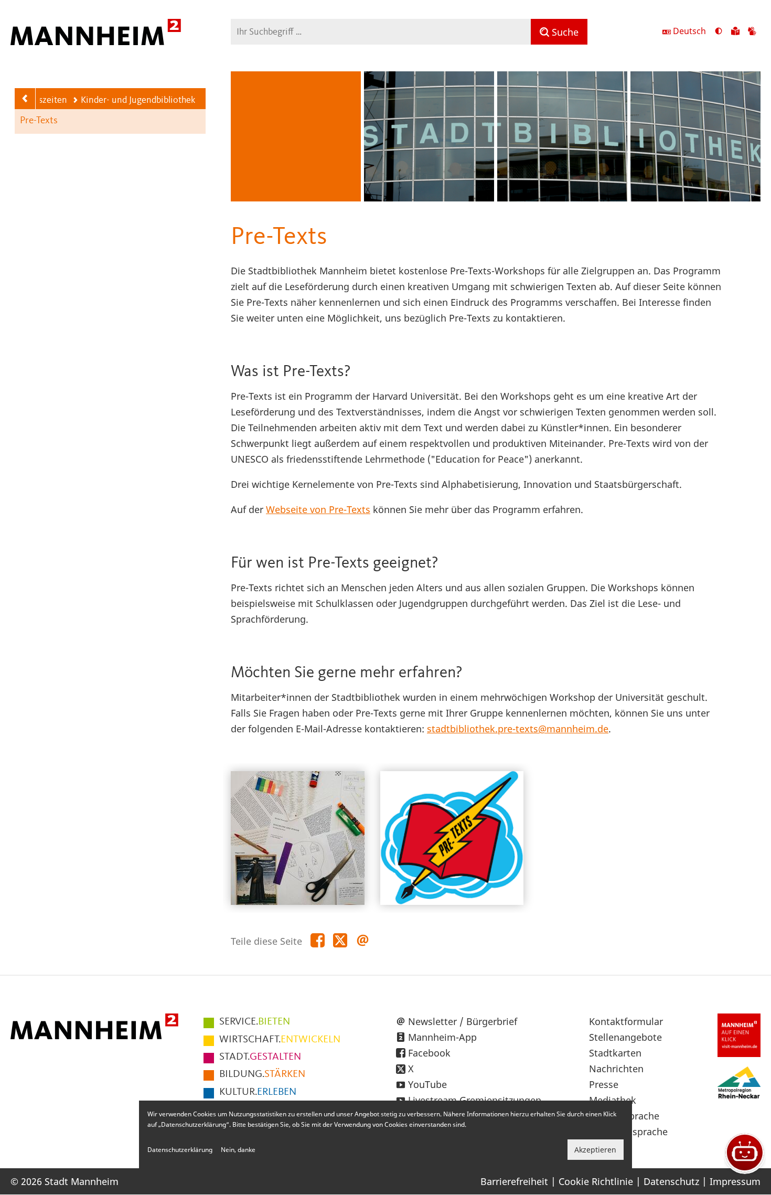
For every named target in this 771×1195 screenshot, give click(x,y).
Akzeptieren (595, 1150)
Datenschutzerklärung (179, 1149)
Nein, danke (238, 1149)
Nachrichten (616, 1068)
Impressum (735, 1181)
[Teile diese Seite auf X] (340, 940)
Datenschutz (671, 1181)
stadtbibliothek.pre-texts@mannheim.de (517, 728)
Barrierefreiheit (514, 1181)
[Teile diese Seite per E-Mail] (363, 940)
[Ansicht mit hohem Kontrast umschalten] (718, 32)
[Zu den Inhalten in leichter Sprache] (735, 32)
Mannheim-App (442, 1037)
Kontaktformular (626, 1021)
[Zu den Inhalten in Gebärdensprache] (752, 32)
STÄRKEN (262, 1074)
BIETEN (254, 1022)
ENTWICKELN (279, 1039)
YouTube (427, 1084)
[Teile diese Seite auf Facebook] (317, 940)
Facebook (429, 1053)
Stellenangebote (625, 1037)
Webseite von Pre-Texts (318, 509)
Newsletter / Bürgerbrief (462, 1021)
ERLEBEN (257, 1092)
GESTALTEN (260, 1057)
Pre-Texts (39, 121)
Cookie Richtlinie (596, 1181)
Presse (603, 1084)
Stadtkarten (615, 1053)
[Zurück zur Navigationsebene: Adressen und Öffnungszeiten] (25, 98)
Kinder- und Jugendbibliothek (138, 100)
